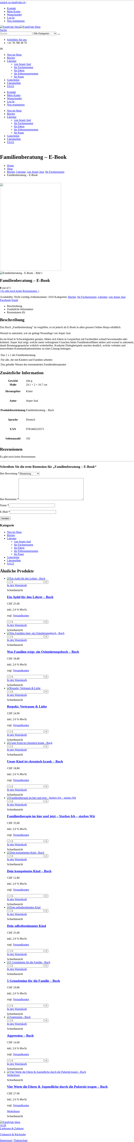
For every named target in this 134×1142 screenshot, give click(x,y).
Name (4, 505)
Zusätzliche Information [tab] (20, 309)
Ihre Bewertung (9, 473)
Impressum (6, 1140)
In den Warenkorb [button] (17, 585)
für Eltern (19, 70)
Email (15, 300)
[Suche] (58, 34)
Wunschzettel (14, 14)
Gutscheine (13, 79)
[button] (3, 30)
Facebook (5, 300)
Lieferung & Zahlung (12, 1128)
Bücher (11, 57)
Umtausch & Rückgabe (13, 1134)
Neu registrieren (16, 20)
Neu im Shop (14, 54)
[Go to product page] (70, 578)
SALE (10, 86)
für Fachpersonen (23, 67)
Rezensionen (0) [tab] (16, 312)
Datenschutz (21, 1140)
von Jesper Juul (22, 64)
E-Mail (5, 511)
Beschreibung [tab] (14, 306)
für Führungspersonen (26, 73)
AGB (3, 1125)
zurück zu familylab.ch (12, 2)
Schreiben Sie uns (17, 39)
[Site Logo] (20, 26)
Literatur (11, 60)
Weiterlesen (13, 1075)
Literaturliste (14, 83)
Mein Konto (13, 11)
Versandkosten (21, 615)
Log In (10, 17)
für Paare (19, 76)
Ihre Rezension (9, 499)
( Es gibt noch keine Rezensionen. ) (19, 291)
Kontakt (11, 8)
